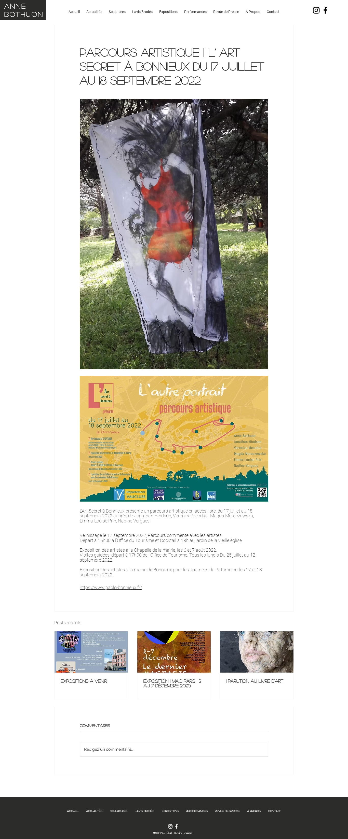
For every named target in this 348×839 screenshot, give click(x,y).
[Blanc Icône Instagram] (170, 826)
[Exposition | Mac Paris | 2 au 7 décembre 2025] (174, 652)
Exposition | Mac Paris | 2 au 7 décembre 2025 (172, 683)
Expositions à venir (84, 681)
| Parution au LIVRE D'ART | (255, 681)
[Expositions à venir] (91, 652)
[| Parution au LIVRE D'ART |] (256, 652)
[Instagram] (316, 10)
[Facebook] (325, 10)
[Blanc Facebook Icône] (176, 826)
